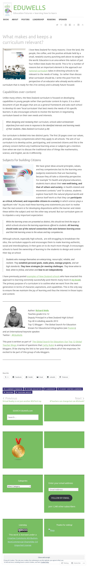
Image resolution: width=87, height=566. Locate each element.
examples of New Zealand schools (43, 276)
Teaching (9, 392)
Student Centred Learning (71, 389)
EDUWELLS (29, 7)
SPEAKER (63, 19)
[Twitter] (57, 25)
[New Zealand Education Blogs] (18, 460)
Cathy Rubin (48, 345)
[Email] (74, 25)
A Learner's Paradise (14, 389)
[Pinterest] (66, 25)
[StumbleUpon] (83, 25)
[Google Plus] (61, 25)
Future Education (34, 389)
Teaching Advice (24, 392)
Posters (71, 328)
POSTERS (25, 19)
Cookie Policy (45, 562)
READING (51, 19)
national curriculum (38, 70)
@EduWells (16, 335)
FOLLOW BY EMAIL (60, 498)
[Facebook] (70, 25)
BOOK (6, 19)
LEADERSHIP (38, 19)
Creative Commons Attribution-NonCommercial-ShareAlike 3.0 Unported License (23, 542)
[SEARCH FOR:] (23, 417)
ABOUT (15, 19)
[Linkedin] (78, 25)
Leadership (50, 389)
